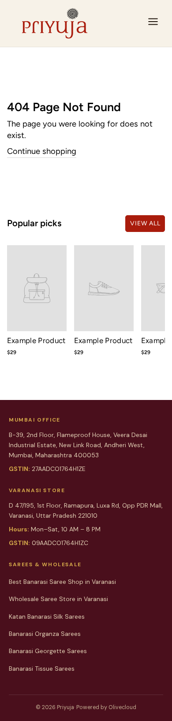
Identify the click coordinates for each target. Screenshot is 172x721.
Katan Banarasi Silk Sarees (47, 616)
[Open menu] (153, 23)
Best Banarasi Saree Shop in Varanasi (62, 582)
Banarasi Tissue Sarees (42, 668)
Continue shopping (41, 151)
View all (145, 223)
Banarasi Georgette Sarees (48, 651)
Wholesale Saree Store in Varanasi (58, 599)
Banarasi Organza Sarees (45, 634)
